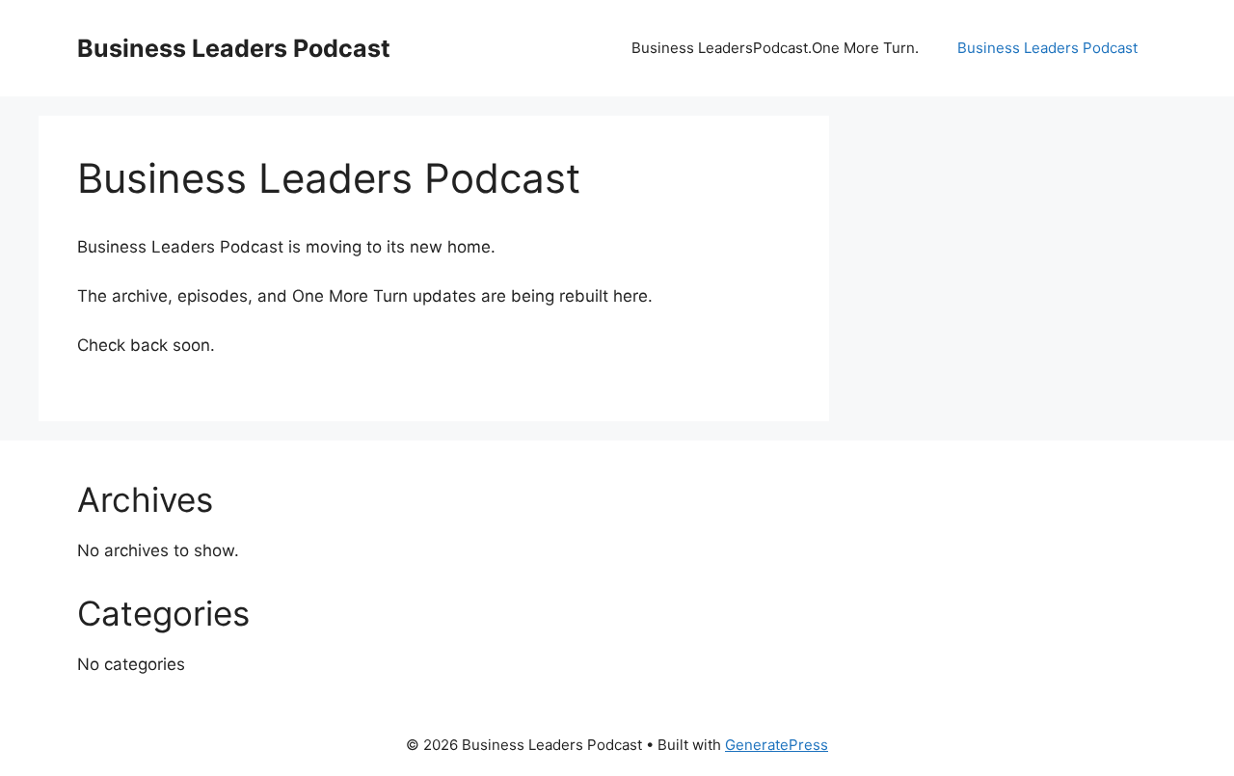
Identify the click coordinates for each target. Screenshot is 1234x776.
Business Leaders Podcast (233, 48)
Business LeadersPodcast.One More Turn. (775, 48)
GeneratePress (776, 745)
